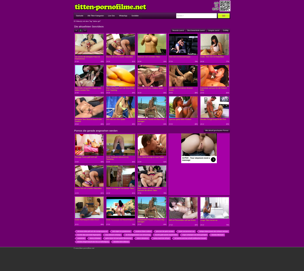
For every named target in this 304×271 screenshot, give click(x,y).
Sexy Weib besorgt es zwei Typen (151, 157)
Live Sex (111, 16)
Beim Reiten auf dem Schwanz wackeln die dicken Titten (150, 189)
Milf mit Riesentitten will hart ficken (182, 220)
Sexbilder (135, 16)
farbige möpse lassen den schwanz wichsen (214, 231)
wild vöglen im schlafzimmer (121, 231)
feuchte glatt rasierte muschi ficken (166, 235)
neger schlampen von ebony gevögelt (194, 235)
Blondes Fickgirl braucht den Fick (213, 119)
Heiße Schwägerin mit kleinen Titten (120, 188)
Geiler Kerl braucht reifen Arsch (87, 220)
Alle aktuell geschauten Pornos (216, 130)
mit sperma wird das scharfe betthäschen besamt (190, 238)
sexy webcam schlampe (113, 235)
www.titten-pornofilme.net (84, 248)
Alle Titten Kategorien (96, 16)
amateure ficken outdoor (143, 231)
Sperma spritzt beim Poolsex (180, 119)
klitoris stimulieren (142, 238)
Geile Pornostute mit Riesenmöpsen (120, 220)
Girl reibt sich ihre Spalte (115, 119)
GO (223, 16)
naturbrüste (81, 238)
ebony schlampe (95, 238)
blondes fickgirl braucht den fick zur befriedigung (93, 242)
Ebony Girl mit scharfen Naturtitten (119, 57)
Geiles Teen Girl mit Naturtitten (212, 57)
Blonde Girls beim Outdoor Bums (150, 88)
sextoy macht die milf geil (161, 238)
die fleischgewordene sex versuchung (138, 235)
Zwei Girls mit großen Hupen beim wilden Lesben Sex (88, 89)
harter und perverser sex (187, 231)
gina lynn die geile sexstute (165, 231)
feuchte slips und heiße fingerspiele (88, 235)
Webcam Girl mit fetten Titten (149, 57)
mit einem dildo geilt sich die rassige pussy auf (92, 231)
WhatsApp (123, 16)
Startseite (79, 16)
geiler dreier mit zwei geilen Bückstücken (118, 238)
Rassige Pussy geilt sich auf (86, 157)
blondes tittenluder (218, 235)
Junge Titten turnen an (208, 220)
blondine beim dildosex (121, 242)
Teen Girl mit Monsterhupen (179, 57)
